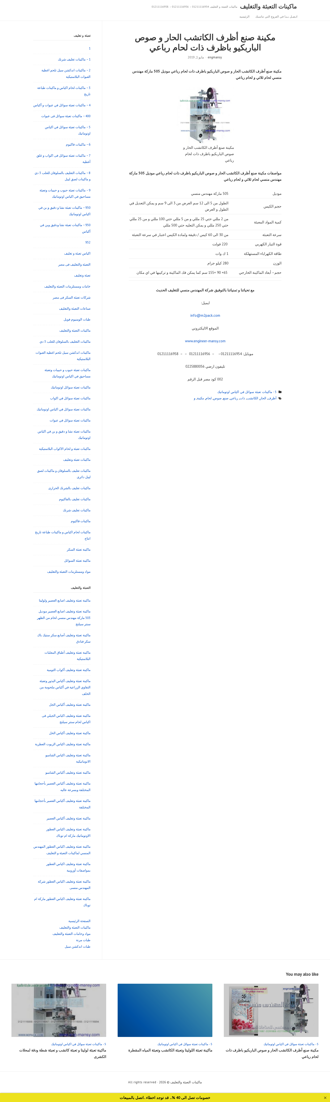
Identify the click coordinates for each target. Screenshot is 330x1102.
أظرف (272, 398)
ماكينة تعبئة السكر (79, 549)
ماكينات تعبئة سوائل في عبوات (70, 420)
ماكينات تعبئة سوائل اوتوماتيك (71, 387)
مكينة (200, 398)
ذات (242, 398)
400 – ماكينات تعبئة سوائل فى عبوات (66, 116)
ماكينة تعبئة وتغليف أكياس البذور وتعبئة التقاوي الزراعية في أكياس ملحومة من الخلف (65, 687)
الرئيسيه (244, 16)
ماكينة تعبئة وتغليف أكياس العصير (69, 818)
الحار (263, 398)
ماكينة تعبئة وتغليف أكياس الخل (70, 733)
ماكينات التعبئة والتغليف (268, 6)
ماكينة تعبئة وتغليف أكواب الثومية (69, 670)
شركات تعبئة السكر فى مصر (72, 297)
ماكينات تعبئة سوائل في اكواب (70, 398)
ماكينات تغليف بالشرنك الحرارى (69, 488)
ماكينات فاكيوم (81, 521)
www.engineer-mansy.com (205, 341)
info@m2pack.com (205, 315)
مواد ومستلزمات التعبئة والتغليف (69, 572)
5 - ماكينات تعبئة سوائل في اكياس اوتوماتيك (247, 392)
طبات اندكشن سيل (78, 946)
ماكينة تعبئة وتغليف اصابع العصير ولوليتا (65, 600)
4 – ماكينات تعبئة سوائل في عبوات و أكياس (62, 105)
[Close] (325, 1098)
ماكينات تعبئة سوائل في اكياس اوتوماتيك (64, 409)
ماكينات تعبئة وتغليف (77, 460)
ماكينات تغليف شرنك (77, 510)
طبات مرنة (83, 940)
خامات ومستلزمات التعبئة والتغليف (67, 286)
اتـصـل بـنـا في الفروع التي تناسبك (276, 16)
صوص (217, 398)
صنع (225, 398)
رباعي (234, 398)
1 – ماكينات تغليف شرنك (74, 59)
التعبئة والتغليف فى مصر (74, 264)
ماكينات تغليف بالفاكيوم (75, 499)
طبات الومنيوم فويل (77, 319)
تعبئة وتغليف (82, 275)
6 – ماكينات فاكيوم (78, 144)
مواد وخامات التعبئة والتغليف (72, 934)
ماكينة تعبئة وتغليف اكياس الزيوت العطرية (63, 744)
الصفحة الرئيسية (79, 921)
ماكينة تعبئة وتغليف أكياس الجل (70, 704)
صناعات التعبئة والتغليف (75, 308)
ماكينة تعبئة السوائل (77, 560)
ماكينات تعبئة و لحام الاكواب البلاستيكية (65, 449)
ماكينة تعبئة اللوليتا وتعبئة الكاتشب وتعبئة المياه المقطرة (170, 1050)
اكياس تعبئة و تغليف (77, 253)
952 (88, 242)
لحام (208, 398)
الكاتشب (252, 398)
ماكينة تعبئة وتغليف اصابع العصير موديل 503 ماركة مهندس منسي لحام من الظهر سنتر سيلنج (64, 617)
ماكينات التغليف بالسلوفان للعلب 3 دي (65, 341)
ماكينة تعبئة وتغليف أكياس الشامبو (68, 772)
